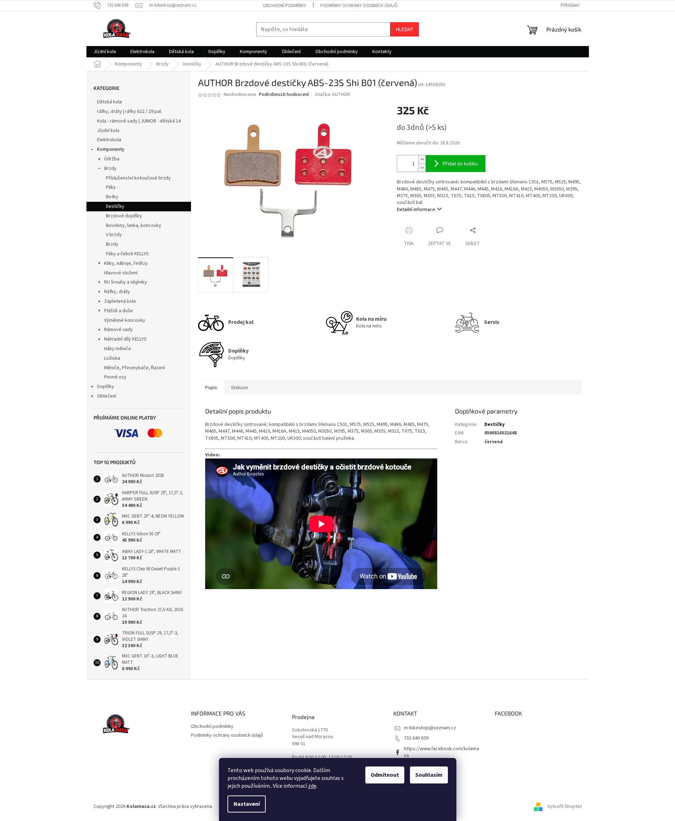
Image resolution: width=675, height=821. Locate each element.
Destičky (115, 206)
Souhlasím (429, 775)
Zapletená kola (120, 301)
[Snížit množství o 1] (422, 168)
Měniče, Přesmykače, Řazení (134, 367)
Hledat (404, 29)
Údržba (111, 159)
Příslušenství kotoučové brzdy (138, 178)
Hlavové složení (120, 272)
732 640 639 (416, 738)
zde (312, 786)
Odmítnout (385, 775)
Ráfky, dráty (117, 291)
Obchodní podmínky (284, 5)
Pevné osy (115, 377)
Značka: (332, 94)
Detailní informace (416, 209)
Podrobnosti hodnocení (284, 94)
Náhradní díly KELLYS (125, 339)
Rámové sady (118, 329)
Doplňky (105, 386)
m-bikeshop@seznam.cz (430, 727)
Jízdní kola (108, 130)
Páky (111, 187)
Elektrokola (109, 139)
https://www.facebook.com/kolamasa (441, 752)
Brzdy (110, 168)
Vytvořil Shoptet (564, 806)
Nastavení (247, 804)
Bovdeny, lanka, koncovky (133, 225)
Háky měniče (117, 348)
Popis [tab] (211, 387)
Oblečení (106, 396)
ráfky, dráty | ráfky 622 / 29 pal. (129, 111)
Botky (112, 196)
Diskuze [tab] (239, 387)
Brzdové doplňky (124, 215)
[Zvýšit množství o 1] (422, 159)
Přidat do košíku (460, 163)
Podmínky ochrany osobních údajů (359, 5)
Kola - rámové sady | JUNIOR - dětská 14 (139, 121)
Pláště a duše (118, 310)
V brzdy (114, 234)
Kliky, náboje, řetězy (126, 263)
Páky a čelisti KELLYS (127, 253)
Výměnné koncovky (124, 320)
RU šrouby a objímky (125, 282)
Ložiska (112, 358)
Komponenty (110, 149)
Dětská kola (109, 102)
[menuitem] (104, 51)
